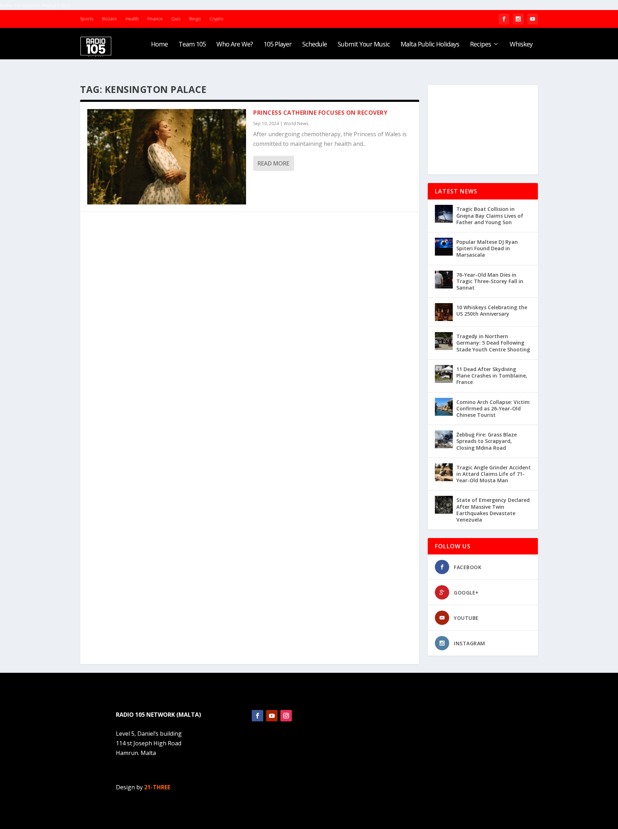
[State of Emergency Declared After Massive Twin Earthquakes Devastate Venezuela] (444, 505)
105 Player (277, 44)
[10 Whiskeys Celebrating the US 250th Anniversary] (444, 312)
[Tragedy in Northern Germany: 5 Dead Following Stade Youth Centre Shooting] (444, 341)
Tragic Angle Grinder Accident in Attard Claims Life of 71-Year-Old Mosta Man (493, 474)
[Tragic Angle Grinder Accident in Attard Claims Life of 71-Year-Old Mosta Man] (444, 472)
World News (296, 123)
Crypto (217, 19)
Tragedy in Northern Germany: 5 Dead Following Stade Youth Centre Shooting (493, 342)
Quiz (176, 19)
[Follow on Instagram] (286, 715)
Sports (86, 19)
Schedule (314, 44)
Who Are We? (234, 44)
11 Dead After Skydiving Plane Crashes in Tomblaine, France (491, 375)
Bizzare (109, 19)
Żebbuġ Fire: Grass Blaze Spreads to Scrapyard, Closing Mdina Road (486, 441)
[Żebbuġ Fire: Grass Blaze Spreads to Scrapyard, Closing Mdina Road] (444, 439)
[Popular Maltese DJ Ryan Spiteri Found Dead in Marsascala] (444, 247)
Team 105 (192, 44)
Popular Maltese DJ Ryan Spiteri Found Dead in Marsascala (487, 248)
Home (159, 44)
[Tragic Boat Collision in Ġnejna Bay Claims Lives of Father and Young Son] (444, 214)
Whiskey (521, 44)
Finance (155, 19)
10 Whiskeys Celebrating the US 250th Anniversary (491, 310)
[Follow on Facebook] (257, 715)
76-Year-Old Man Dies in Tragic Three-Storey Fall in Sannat (489, 281)
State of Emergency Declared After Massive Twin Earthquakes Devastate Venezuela (493, 510)
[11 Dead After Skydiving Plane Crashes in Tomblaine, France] (444, 374)
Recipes (480, 44)
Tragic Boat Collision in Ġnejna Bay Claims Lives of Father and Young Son (489, 215)
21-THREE (157, 787)
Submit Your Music (364, 44)
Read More (273, 163)
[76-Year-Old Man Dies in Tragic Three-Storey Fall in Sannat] (444, 279)
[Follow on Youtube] (272, 715)
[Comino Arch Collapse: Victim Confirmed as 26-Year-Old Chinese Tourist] (444, 407)
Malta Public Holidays (430, 44)
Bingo (195, 19)
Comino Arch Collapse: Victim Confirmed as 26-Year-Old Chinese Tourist (493, 408)
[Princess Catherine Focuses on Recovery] (166, 156)
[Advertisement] (483, 129)
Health (132, 19)
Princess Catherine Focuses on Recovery (320, 113)
